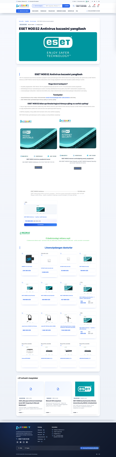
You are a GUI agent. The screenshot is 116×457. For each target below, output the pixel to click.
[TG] (99, 1)
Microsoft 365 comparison (53, 401)
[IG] (97, 1)
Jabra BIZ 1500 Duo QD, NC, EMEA (48, 326)
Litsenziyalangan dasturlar (58, 247)
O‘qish (20, 412)
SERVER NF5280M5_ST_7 (85, 358)
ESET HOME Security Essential (47, 295)
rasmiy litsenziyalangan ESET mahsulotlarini (57, 97)
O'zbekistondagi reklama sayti (58, 238)
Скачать (38, 167)
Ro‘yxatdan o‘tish (81, 1)
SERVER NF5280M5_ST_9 (46, 358)
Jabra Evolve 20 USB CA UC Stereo (29, 326)
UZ (99, 454)
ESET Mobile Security (84, 266)
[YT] (94, 1)
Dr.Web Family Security (65, 266)
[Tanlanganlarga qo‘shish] (40, 204)
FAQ (77, 11)
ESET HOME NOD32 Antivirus (66, 295)
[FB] (92, 1)
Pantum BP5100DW (26, 358)
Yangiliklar (43, 11)
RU (96, 454)
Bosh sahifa (35, 11)
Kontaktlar (71, 11)
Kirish (75, 1)
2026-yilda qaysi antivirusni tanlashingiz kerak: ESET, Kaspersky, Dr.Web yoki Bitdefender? (30, 403)
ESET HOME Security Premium (28, 295)
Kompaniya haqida (61, 11)
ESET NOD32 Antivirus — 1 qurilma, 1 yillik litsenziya (35, 216)
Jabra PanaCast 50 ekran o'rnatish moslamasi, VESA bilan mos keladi (67, 327)
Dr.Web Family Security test (47, 268)
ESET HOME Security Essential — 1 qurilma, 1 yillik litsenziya (87, 298)
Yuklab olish (51, 11)
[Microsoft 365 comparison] (58, 389)
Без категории (33, 21)
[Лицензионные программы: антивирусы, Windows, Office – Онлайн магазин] (23, 5)
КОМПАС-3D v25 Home (27, 266)
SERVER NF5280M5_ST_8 (65, 358)
